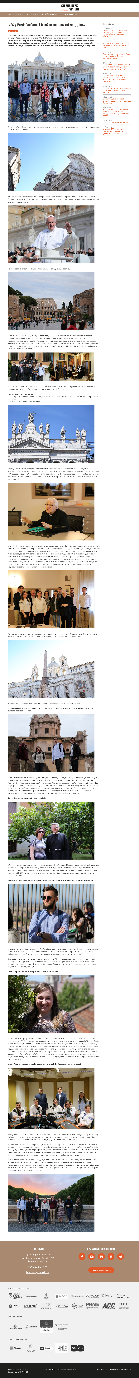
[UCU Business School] (69, 7)
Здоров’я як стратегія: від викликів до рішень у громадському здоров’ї (117, 90)
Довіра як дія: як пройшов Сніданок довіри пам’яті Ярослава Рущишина (117, 101)
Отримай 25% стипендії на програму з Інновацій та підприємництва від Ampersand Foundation (116, 132)
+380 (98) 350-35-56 (38, 1266)
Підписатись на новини (101, 1270)
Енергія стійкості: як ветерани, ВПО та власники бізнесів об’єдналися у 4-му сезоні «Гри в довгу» (117, 113)
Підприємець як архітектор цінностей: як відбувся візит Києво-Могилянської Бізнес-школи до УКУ (114, 78)
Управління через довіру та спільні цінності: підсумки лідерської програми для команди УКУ (117, 67)
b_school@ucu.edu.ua (37, 1272)
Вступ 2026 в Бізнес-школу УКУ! (116, 122)
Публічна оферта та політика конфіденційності (112, 1369)
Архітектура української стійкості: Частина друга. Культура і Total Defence (117, 45)
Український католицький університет (61, 1369)
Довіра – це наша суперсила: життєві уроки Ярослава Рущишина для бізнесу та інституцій (115, 34)
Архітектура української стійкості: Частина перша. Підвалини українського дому (117, 56)
